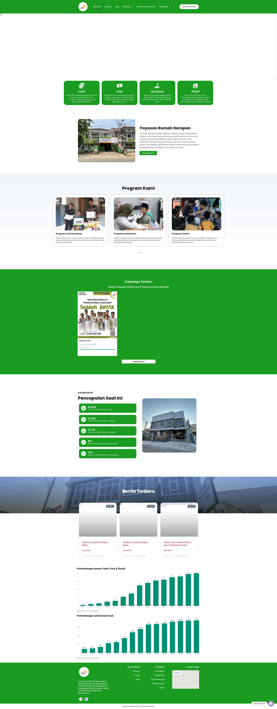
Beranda (97, 7)
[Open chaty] (271, 703)
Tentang (108, 7)
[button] (3, 46)
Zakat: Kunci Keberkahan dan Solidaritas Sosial (177, 543)
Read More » (86, 550)
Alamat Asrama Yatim (146, 7)
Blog (117, 7)
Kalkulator (163, 7)
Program (126, 7)
